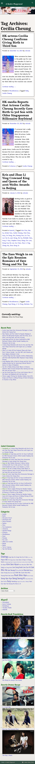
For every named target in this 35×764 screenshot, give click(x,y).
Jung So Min (16, 562)
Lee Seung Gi (12, 570)
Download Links (6, 519)
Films (3, 525)
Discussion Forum (7, 518)
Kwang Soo (20, 235)
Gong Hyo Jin (12, 557)
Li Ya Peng (19, 304)
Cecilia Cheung (7, 93)
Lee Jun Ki (27, 567)
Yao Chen (18, 243)
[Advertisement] (14, 413)
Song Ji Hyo (6, 240)
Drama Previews (6, 521)
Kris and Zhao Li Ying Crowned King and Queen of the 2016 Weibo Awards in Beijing (16, 181)
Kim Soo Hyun (12, 564)
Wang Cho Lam (27, 240)
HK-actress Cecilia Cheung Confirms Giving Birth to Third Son (15, 41)
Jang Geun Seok (14, 560)
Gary (3, 235)
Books (4, 516)
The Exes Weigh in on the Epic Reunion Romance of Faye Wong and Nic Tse (17, 259)
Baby (27, 91)
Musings (4, 538)
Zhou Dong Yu (14, 245)
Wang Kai (5, 243)
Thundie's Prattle (6, 607)
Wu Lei (11, 243)
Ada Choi (24, 230)
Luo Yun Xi (5, 238)
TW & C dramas (6, 547)
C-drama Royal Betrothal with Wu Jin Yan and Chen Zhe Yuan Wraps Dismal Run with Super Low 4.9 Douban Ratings (17, 346)
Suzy (9, 581)
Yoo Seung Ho (10, 583)
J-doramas (5, 529)
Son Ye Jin (4, 581)
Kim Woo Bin (22, 564)
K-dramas (12, 166)
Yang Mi (19, 581)
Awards (11, 230)
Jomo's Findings (6, 604)
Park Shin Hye (20, 575)
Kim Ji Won (27, 562)
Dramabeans (5, 602)
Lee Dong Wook (8, 567)
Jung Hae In (10, 562)
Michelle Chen (27, 238)
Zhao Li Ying (26, 243)
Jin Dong (9, 235)
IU (9, 560)
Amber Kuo (8, 233)
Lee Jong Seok (17, 567)
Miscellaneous (13, 91)
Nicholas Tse (28, 304)
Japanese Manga (6, 530)
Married (26, 570)
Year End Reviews (7, 549)
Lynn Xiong (13, 238)
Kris (14, 235)
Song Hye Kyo (6, 578)
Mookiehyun (5, 606)
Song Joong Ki (18, 578)
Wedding (14, 581)
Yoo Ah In (23, 581)
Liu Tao (27, 235)
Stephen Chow (16, 240)
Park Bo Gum (20, 572)
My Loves (5, 540)
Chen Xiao (26, 233)
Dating (4, 557)
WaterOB (4, 609)
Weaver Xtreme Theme (29, 762)
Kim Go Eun (22, 562)
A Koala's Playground (14, 4)
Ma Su (20, 238)
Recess (4, 545)
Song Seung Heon (29, 578)
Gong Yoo (19, 557)
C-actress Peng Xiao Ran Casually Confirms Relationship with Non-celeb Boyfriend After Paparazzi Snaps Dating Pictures (17, 357)
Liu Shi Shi (20, 570)
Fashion (4, 523)
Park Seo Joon (9, 575)
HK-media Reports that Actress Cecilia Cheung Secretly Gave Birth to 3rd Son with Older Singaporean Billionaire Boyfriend (17, 110)
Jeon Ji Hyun (22, 560)
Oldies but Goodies (7, 541)
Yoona (27, 581)
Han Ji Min (30, 557)
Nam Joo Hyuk (11, 572)
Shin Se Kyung (30, 575)
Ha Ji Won (25, 557)
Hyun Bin (4, 560)
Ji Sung (6, 562)
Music (3, 536)
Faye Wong (11, 304)
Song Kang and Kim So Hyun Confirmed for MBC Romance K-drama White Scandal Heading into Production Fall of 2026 (16, 341)
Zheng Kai (5, 245)
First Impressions (6, 527)
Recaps (4, 543)
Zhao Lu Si (18, 583)
